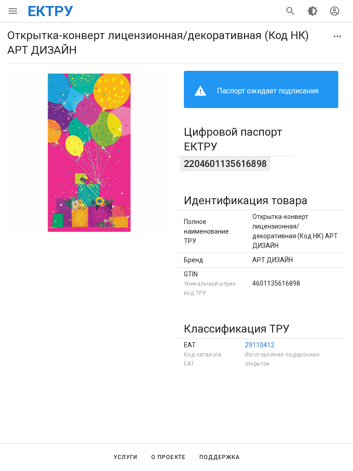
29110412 (259, 345)
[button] (337, 36)
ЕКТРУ (50, 11)
